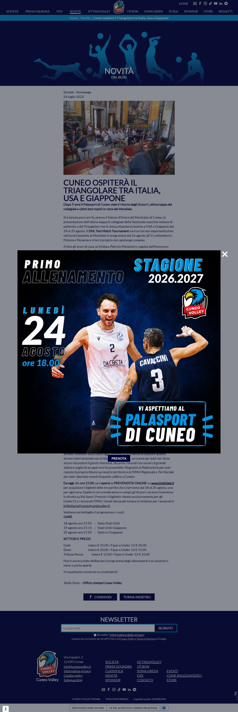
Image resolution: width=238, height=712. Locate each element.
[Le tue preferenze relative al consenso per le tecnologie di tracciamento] (6, 709)
